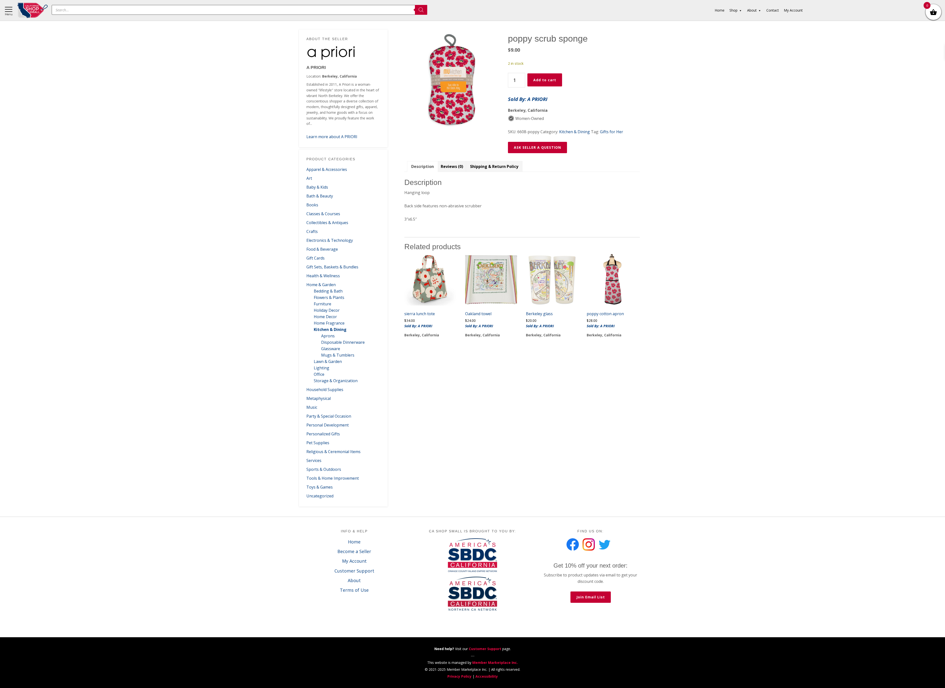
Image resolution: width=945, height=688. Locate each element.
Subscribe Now (472, 356)
